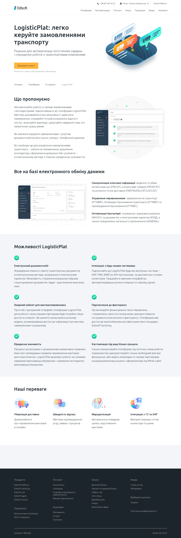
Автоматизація (102, 10)
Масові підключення (63, 498)
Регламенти (59, 512)
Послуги (118, 10)
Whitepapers (136, 488)
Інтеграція (58, 488)
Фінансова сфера (100, 507)
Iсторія (56, 516)
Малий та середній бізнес (104, 488)
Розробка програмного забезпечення (64, 493)
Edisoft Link (19, 492)
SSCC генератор (22, 517)
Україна (134, 502)
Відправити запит (26, 65)
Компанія (162, 10)
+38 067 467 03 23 (107, 3)
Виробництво (98, 499)
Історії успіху (137, 485)
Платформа (85, 10)
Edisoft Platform (160, 3)
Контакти (57, 519)
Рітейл (95, 503)
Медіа (152, 10)
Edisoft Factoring (22, 488)
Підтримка (140, 10)
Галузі (128, 10)
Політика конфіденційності (144, 511)
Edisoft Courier (21, 499)
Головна (18, 84)
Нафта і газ (97, 492)
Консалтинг (59, 485)
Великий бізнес (99, 485)
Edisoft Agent (20, 496)
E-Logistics (50, 84)
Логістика (96, 496)
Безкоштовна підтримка (26, 513)
